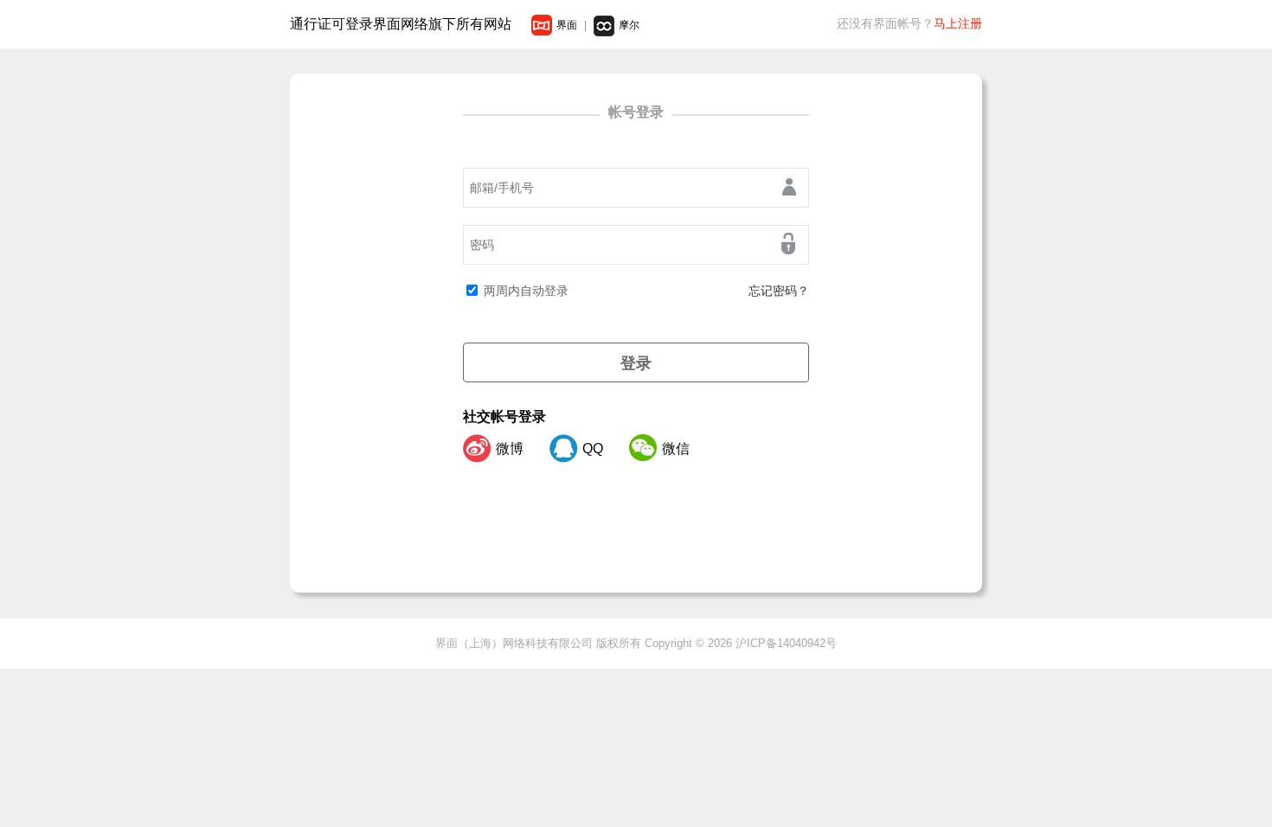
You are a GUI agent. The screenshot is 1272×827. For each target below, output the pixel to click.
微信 (676, 448)
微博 (510, 448)
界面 (566, 25)
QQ (592, 448)
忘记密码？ (778, 291)
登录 (636, 363)
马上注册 (958, 23)
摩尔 (629, 25)
